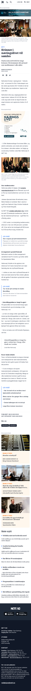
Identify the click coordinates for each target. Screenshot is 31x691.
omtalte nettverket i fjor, (16, 211)
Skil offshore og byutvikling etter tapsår (16, 592)
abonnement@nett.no (16, 657)
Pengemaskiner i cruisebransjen (14, 581)
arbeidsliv (13, 425)
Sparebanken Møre (9, 525)
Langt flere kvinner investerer (13, 406)
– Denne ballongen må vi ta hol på (14, 402)
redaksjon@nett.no (14, 654)
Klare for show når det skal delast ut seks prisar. (15, 562)
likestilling (5, 425)
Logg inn (19, 2)
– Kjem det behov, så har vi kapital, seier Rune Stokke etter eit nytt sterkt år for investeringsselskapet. (14, 574)
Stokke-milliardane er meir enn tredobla (13, 568)
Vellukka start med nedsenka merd (14, 535)
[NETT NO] (3, 2)
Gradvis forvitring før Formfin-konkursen (13, 547)
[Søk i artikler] (11, 2)
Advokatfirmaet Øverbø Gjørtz (13, 493)
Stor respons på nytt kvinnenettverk (15, 239)
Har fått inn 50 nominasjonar (12, 558)
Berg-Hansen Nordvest (11, 461)
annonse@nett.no (12, 655)
